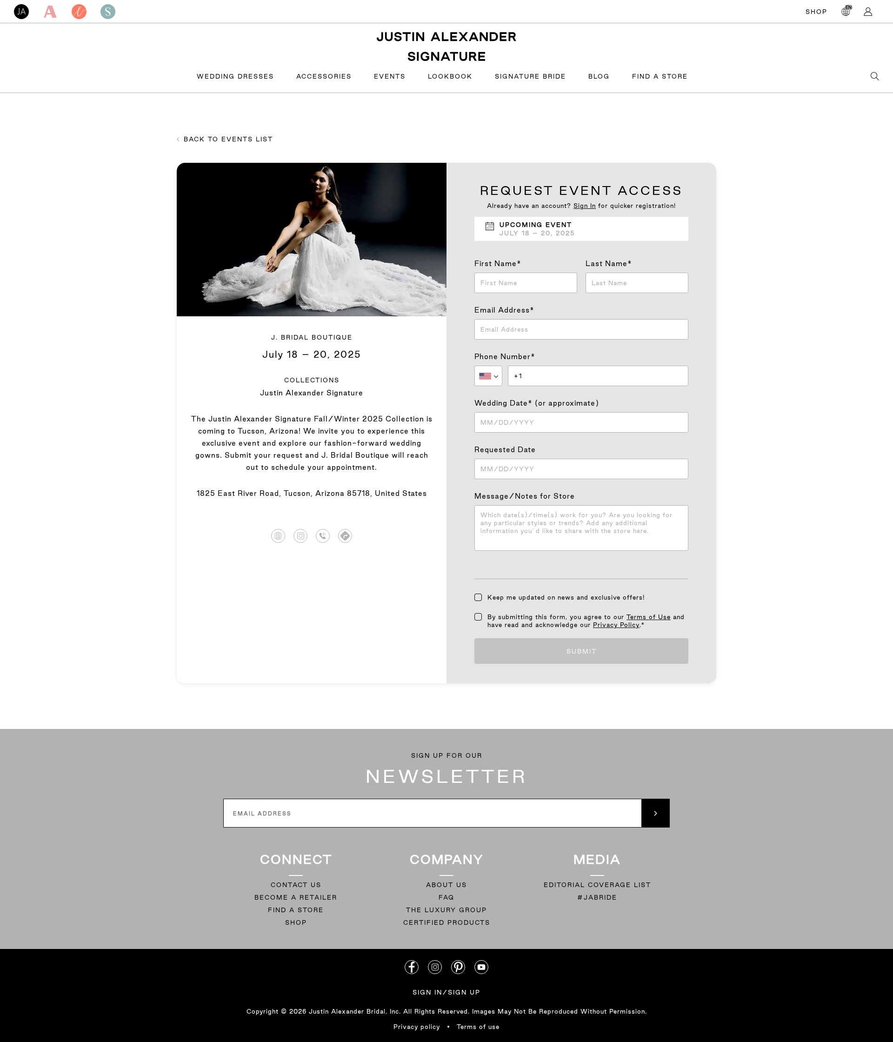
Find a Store (660, 76)
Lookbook (450, 76)
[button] (488, 376)
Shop (816, 11)
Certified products (446, 922)
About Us (446, 885)
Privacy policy (416, 1026)
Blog (599, 76)
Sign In (584, 205)
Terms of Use (648, 617)
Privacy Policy (616, 624)
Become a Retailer (295, 897)
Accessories (324, 76)
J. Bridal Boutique (312, 337)
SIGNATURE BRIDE (530, 76)
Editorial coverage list (597, 885)
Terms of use (478, 1026)
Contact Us (296, 885)
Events (390, 76)
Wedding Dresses (235, 76)
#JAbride (597, 897)
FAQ (446, 897)
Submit (581, 651)
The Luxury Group (446, 910)
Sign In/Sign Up (446, 992)
